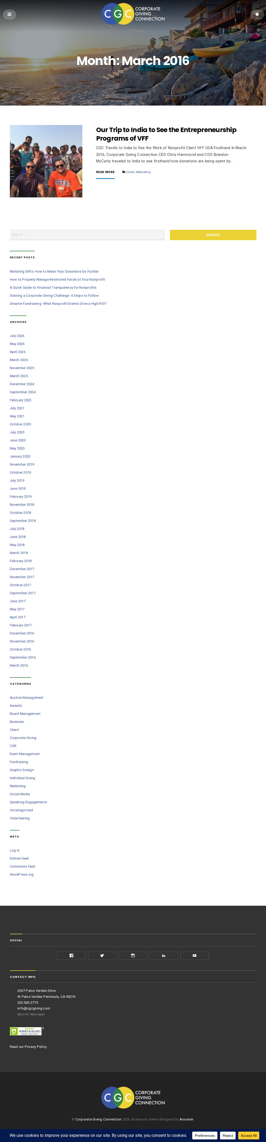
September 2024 (23, 392)
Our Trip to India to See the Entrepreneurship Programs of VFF (166, 134)
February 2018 (21, 561)
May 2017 (17, 609)
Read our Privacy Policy (28, 1047)
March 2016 (19, 665)
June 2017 (18, 601)
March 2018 (19, 553)
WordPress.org (22, 874)
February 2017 (21, 625)
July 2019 (17, 480)
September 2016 (23, 657)
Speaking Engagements (28, 802)
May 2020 (17, 448)
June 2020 (18, 440)
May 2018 (17, 545)
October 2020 (20, 424)
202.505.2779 (27, 1003)
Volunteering (20, 818)
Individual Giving (22, 778)
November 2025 (22, 368)
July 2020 (17, 432)
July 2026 (17, 336)
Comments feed (22, 866)
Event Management (25, 754)
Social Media (20, 794)
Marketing (143, 172)
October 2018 (20, 513)
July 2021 (17, 408)
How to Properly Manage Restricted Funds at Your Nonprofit (57, 279)
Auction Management (27, 698)
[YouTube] (195, 956)
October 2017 (20, 585)
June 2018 (18, 537)
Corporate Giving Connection (98, 1119)
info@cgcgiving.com (33, 1008)
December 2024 (22, 384)
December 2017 (22, 569)
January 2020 (20, 456)
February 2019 (21, 497)
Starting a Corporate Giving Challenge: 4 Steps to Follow (54, 295)
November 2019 (22, 464)
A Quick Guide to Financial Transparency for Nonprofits (53, 287)
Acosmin (186, 1119)
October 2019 (20, 472)
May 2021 (17, 416)
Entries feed (19, 858)
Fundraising (19, 762)
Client (130, 172)
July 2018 (17, 529)
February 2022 (21, 400)
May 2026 (17, 344)
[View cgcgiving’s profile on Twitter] (102, 956)
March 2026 (19, 360)
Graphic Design (22, 770)
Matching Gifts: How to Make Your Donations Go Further (54, 271)
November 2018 (22, 505)
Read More (105, 172)
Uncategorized (21, 810)
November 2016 (22, 641)
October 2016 (20, 649)
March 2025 (19, 376)
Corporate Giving (23, 738)
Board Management (25, 714)
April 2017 (17, 617)
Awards (16, 706)
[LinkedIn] (164, 956)
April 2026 (17, 352)
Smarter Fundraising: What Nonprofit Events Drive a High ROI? (58, 304)
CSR (13, 746)
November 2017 (22, 577)
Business (17, 722)
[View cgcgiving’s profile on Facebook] (71, 956)
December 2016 (22, 633)
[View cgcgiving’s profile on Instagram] (133, 956)
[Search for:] (87, 235)
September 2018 (23, 521)
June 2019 (18, 488)
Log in (15, 850)
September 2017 (23, 593)
